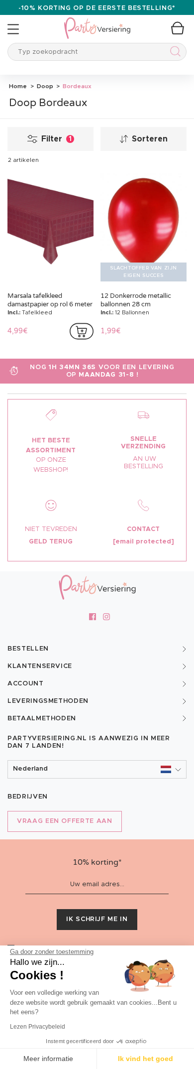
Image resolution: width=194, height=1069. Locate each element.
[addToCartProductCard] (82, 331)
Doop (44, 86)
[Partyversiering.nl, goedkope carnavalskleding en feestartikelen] (97, 21)
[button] (97, 769)
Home (17, 86)
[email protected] (143, 541)
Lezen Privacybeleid (37, 1026)
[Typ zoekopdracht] (173, 53)
